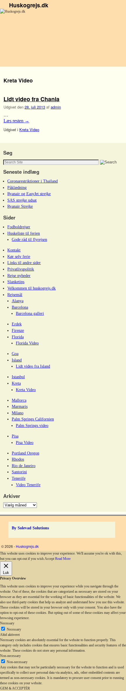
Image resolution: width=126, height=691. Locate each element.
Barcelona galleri (30, 313)
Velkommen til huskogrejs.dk (31, 288)
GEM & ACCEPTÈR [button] (15, 688)
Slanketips (15, 281)
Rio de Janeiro (23, 465)
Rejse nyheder (18, 275)
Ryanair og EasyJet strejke (29, 193)
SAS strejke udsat (22, 200)
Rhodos (18, 459)
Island (17, 360)
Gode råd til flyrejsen (29, 239)
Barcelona (20, 307)
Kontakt (14, 250)
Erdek (17, 324)
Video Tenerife (28, 484)
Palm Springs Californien (33, 419)
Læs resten (16, 120)
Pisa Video (24, 442)
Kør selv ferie (18, 256)
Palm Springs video (32, 425)
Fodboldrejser (18, 226)
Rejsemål (14, 294)
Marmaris (20, 406)
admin (56, 107)
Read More (63, 559)
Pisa (15, 436)
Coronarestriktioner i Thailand (32, 181)
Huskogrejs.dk (28, 5)
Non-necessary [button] (10, 656)
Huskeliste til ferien (23, 233)
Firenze (18, 330)
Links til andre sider (24, 262)
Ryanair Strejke (20, 206)
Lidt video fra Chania (31, 99)
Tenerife (18, 478)
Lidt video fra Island (33, 366)
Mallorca (19, 400)
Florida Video (27, 343)
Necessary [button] (7, 623)
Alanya (17, 300)
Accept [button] (49, 559)
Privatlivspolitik (20, 269)
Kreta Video (29, 129)
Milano (17, 412)
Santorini (19, 471)
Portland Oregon (25, 453)
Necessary (14, 629)
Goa (15, 353)
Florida (18, 336)
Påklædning (17, 187)
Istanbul (18, 376)
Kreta (16, 383)
